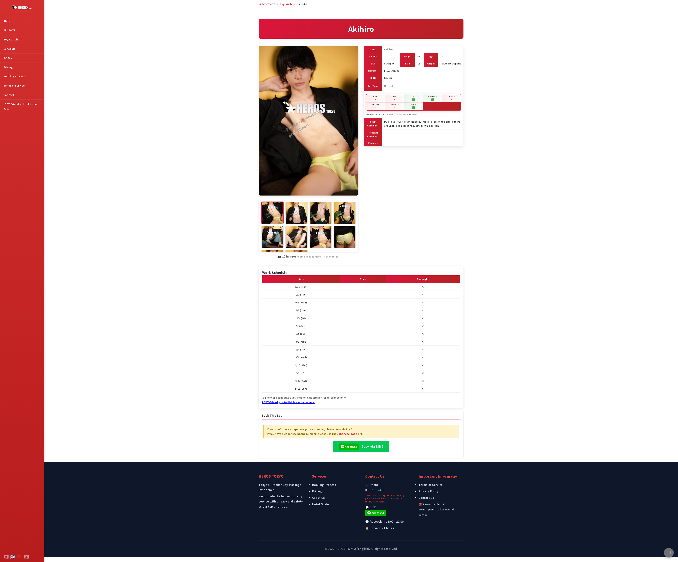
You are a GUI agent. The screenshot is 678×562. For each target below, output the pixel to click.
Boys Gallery (287, 4)
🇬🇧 (13, 556)
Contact (9, 95)
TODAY (8, 58)
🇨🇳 (19, 556)
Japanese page (347, 434)
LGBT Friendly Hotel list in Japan (20, 106)
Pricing (8, 67)
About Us (318, 497)
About (7, 21)
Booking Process (14, 76)
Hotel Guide (320, 504)
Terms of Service (14, 85)
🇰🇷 (26, 556)
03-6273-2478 (374, 490)
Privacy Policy (429, 491)
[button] (669, 553)
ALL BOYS (9, 30)
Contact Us (426, 497)
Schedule (10, 49)
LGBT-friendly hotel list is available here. (288, 402)
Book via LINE (372, 446)
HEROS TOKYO (267, 4)
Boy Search (11, 39)
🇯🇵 (6, 556)
